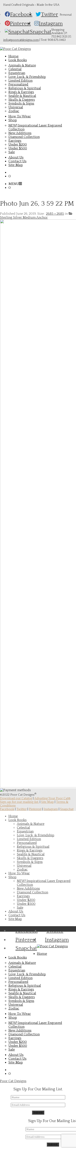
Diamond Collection (24, 137)
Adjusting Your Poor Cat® (52, 798)
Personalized (18, 84)
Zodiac (13, 111)
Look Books (17, 820)
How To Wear (19, 873)
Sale (11, 152)
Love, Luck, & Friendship (27, 77)
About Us (15, 911)
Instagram (51, 809)
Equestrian (16, 73)
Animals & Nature (22, 65)
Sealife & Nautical (22, 96)
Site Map (47, 802)
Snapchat (66, 809)
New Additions (19, 133)
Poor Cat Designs (13, 1081)
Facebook (7, 809)
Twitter (21, 809)
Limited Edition (20, 81)
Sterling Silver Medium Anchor (24, 217)
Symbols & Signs (21, 103)
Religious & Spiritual (24, 88)
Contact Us (16, 915)
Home (13, 816)
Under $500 (17, 148)
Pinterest (35, 809)
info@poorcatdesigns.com (21, 40)
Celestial (15, 69)
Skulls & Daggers (21, 100)
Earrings (14, 141)
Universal (15, 107)
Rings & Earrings (21, 92)
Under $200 (17, 144)
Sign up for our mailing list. (19, 802)
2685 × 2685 (55, 214)
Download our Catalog (16, 798)
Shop (12, 877)
